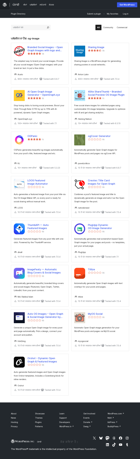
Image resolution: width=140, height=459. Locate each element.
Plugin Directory (18, 14)
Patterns (39, 426)
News (13, 418)
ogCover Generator (99, 136)
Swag (87, 426)
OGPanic (32, 136)
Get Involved (89, 413)
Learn (61, 413)
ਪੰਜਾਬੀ (39, 442)
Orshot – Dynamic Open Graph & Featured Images (42, 360)
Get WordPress (127, 5)
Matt (111, 418)
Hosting (14, 422)
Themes (39, 418)
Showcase (40, 413)
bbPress (112, 422)
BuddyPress (114, 426)
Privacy (14, 426)
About (13, 413)
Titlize (91, 269)
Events (86, 418)
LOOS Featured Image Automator (37, 182)
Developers (64, 422)
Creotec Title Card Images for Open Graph (101, 182)
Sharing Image (96, 47)
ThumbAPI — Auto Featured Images (38, 227)
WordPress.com (116, 413)
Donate (87, 422)
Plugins (38, 422)
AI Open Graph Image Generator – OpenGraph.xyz (43, 93)
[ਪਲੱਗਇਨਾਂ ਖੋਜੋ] (48, 27)
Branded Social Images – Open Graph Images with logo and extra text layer (45, 49)
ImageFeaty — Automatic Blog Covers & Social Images (44, 271)
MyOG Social (95, 313)
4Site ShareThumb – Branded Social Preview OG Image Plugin (106, 93)
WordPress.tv (66, 426)
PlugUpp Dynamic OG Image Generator (100, 227)
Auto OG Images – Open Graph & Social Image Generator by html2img (45, 315)
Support (63, 418)
